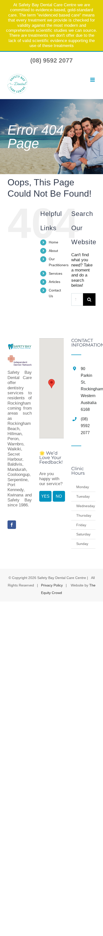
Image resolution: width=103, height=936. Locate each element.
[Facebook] (12, 524)
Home (53, 242)
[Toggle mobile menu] (93, 80)
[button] (51, 383)
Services (55, 273)
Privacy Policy (52, 585)
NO (59, 496)
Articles (54, 282)
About (53, 251)
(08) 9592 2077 (51, 60)
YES (45, 496)
